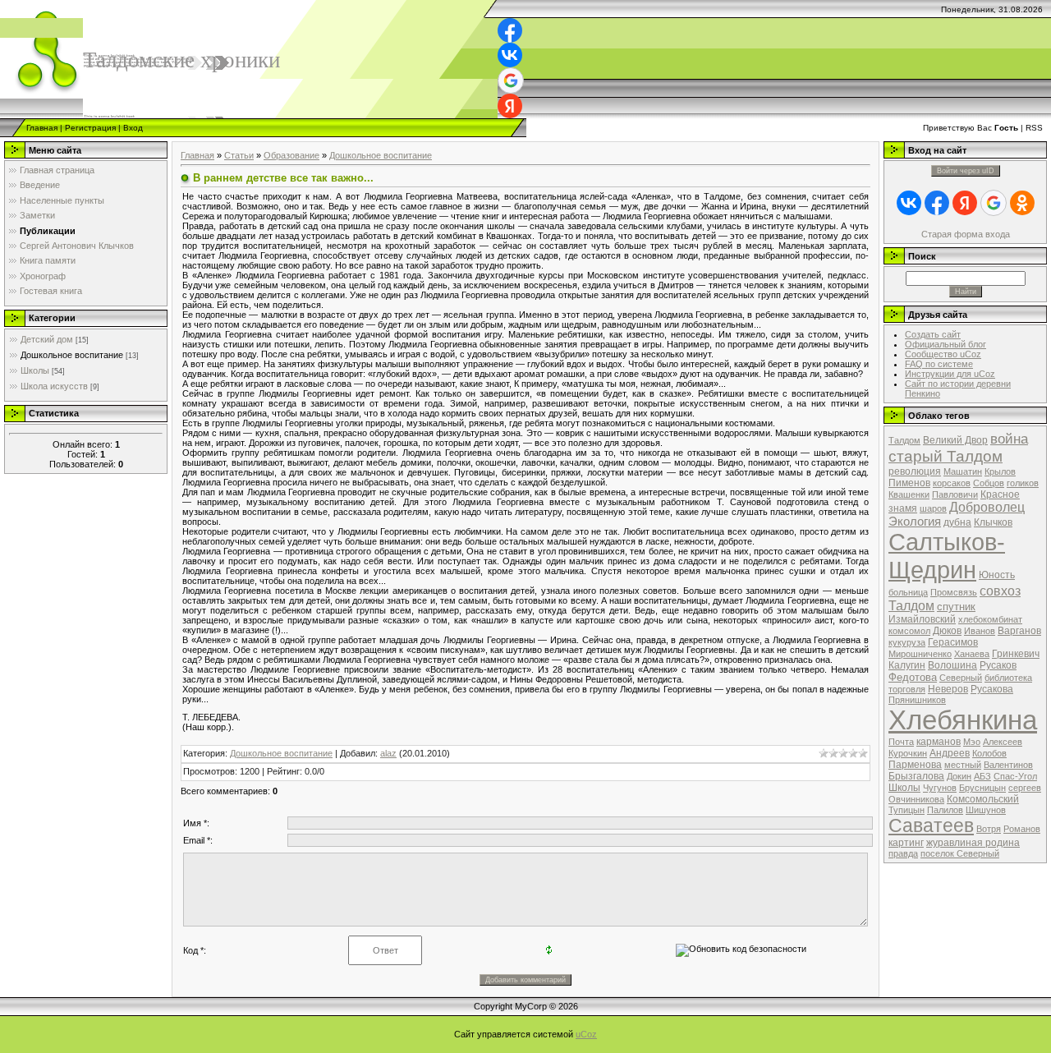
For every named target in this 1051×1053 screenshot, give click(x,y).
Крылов (1000, 471)
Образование (291, 155)
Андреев (949, 753)
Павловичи (955, 494)
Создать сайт (933, 334)
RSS (1034, 127)
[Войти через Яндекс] (510, 106)
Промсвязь (953, 592)
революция (914, 471)
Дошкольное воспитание (72, 355)
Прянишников (917, 700)
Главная (41, 127)
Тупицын (906, 810)
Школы (35, 370)
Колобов (989, 753)
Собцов (988, 483)
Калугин (906, 665)
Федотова (912, 677)
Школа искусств (54, 386)
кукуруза (906, 642)
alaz (388, 753)
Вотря (988, 829)
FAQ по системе (939, 364)
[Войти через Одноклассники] (1022, 203)
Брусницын (982, 788)
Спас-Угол (1015, 776)
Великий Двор (955, 440)
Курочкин (907, 753)
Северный (960, 678)
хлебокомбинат (990, 619)
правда (903, 853)
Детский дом (47, 339)
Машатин (962, 471)
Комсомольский (983, 799)
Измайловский (922, 619)
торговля (906, 689)
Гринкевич (1016, 654)
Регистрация (90, 127)
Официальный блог (945, 344)
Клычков (993, 522)
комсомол (909, 631)
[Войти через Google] (511, 80)
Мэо (971, 742)
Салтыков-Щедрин (946, 555)
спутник (956, 606)
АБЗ (982, 776)
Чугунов (940, 788)
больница (908, 592)
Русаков (998, 665)
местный (962, 765)
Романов (1021, 829)
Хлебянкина (962, 720)
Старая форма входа (965, 234)
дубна (957, 522)
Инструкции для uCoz (950, 374)
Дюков (947, 631)
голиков (1023, 483)
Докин (959, 776)
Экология (914, 521)
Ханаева (971, 654)
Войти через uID (965, 171)
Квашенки (908, 494)
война (1009, 438)
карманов (938, 741)
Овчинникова (916, 799)
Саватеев (931, 825)
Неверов (948, 689)
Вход (133, 127)
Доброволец (987, 507)
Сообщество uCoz (943, 354)
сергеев (1024, 788)
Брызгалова (916, 776)
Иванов (979, 631)
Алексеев (1002, 742)
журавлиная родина (973, 842)
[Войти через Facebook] (510, 30)
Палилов (945, 810)
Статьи (239, 155)
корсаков (952, 483)
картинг (906, 842)
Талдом (904, 440)
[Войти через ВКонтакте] (510, 55)
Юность (997, 575)
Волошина (952, 665)
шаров (933, 508)
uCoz (586, 1034)
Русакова (992, 689)
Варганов (1019, 631)
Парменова (915, 764)
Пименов (909, 483)
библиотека (1008, 678)
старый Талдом (945, 456)
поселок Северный (959, 853)
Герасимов (953, 642)
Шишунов (986, 810)
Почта (901, 742)
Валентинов (1008, 765)
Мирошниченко (920, 654)
